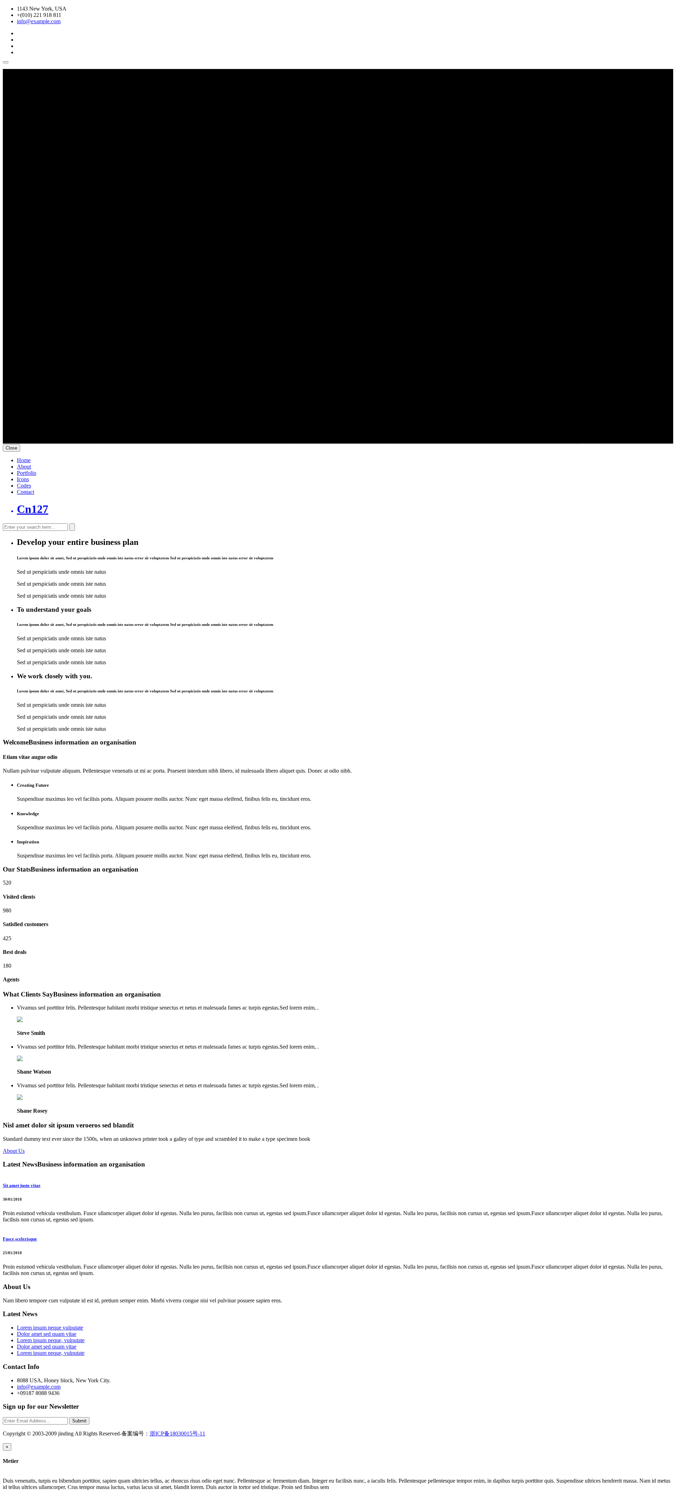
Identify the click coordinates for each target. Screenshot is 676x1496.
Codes (24, 486)
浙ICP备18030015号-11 (177, 1434)
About (24, 467)
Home (24, 460)
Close (11, 448)
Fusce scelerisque (20, 1239)
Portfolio (26, 473)
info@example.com (39, 21)
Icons (23, 479)
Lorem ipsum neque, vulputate (50, 1340)
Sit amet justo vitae (21, 1185)
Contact (25, 492)
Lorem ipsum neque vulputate (50, 1328)
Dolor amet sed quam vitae (46, 1334)
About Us (14, 1151)
